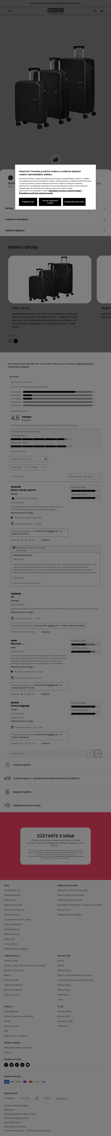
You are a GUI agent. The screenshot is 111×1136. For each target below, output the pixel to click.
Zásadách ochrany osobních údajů (65, 191)
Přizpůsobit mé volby (74, 202)
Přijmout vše (28, 202)
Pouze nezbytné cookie (50, 201)
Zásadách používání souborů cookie (36, 193)
